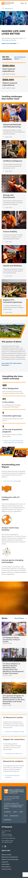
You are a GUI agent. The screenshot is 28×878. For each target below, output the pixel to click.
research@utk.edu (10, 838)
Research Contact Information (10, 859)
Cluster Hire (5, 861)
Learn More (8, 137)
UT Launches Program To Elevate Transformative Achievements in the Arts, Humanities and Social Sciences (14, 699)
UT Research (7, 8)
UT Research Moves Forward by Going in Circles (11, 639)
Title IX (6, 815)
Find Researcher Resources (13, 753)
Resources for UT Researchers (10, 857)
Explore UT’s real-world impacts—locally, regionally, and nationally (14, 441)
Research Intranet (6, 854)
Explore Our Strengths (9, 43)
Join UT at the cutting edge (12, 481)
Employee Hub (14, 815)
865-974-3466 (9, 840)
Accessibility (7, 811)
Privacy (15, 811)
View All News (19, 618)
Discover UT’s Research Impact (14, 731)
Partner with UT (6, 866)
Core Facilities (5, 864)
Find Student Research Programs (12, 776)
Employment (7, 819)
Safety (21, 811)
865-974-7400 (8, 842)
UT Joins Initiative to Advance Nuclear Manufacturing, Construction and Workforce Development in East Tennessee (13, 668)
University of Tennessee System (12, 805)
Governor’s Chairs (6, 869)
